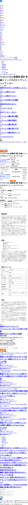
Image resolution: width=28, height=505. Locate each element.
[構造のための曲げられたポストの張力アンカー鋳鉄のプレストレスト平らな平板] (14, 353)
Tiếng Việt (2, 44)
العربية (1, 34)
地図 (2, 445)
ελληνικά (2, 27)
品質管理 (3, 67)
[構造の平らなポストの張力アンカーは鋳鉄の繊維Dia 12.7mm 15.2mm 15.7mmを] (14, 419)
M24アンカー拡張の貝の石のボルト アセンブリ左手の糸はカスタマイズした (13, 479)
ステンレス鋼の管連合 (8, 120)
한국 (1, 32)
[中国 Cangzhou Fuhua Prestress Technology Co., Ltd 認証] (14, 144)
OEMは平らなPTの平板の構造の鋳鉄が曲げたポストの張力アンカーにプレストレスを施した (14, 393)
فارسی (1, 51)
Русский (2, 17)
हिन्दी (1, 37)
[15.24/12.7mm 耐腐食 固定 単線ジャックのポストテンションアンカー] (5, 161)
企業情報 (3, 64)
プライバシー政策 (4, 500)
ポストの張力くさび (7, 92)
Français (2, 10)
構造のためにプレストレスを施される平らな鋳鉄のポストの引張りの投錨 (13, 376)
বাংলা (1, 49)
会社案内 (3, 66)
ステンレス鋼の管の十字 (9, 128)
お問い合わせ (4, 69)
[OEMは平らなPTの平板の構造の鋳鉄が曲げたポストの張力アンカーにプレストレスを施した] (14, 388)
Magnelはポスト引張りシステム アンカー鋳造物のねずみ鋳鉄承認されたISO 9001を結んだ (14, 465)
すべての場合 (4, 72)
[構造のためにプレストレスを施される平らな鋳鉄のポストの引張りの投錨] (14, 371)
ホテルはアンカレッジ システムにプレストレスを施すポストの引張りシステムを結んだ (14, 453)
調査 (16, 57)
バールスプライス (7, 137)
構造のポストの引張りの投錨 (11, 334)
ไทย (1, 47)
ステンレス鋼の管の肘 (8, 124)
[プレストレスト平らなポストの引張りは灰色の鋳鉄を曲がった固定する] (14, 405)
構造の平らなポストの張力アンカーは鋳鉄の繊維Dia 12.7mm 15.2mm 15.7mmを (13, 425)
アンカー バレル (6, 108)
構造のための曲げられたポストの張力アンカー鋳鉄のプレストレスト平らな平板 (13, 359)
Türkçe (1, 39)
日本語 (1, 29)
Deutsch (2, 12)
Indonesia (2, 42)
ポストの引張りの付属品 (9, 100)
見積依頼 (2, 56)
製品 (2, 62)
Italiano (1, 15)
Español (1, 20)
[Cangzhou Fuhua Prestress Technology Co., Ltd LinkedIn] (14, 1)
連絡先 (13, 180)
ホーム (3, 61)
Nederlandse (2, 25)
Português (2, 22)
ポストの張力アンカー (11, 74)
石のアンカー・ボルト (8, 112)
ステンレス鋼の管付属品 (9, 116)
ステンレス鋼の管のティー (10, 132)
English (1, 7)
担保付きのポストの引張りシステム (13, 88)
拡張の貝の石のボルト (8, 104)
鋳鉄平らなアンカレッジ (9, 326)
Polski (1, 54)
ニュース (3, 71)
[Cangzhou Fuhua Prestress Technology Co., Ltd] (14, 59)
